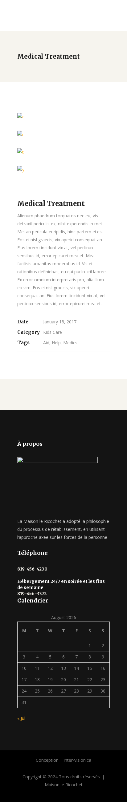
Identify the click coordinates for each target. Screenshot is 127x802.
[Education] (63, 134)
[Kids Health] (63, 117)
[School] (63, 152)
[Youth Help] (63, 169)
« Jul (21, 718)
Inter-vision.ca (77, 760)
